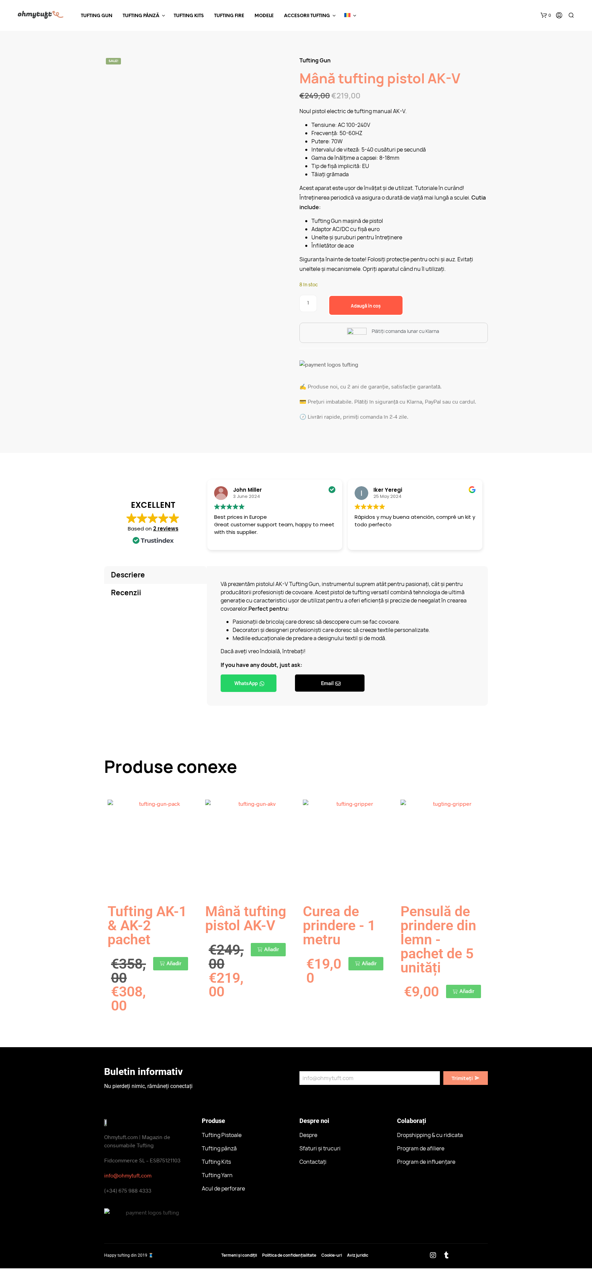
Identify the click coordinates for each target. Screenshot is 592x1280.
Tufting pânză (141, 16)
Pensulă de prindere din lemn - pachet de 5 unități (438, 939)
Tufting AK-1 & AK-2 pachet (147, 925)
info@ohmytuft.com (127, 1175)
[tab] (155, 575)
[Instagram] (433, 1255)
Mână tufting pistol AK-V (245, 918)
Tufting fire (229, 16)
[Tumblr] (446, 1255)
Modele (264, 16)
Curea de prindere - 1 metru (339, 925)
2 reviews (165, 528)
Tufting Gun (96, 16)
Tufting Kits (189, 16)
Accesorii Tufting (307, 16)
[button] (546, 15)
